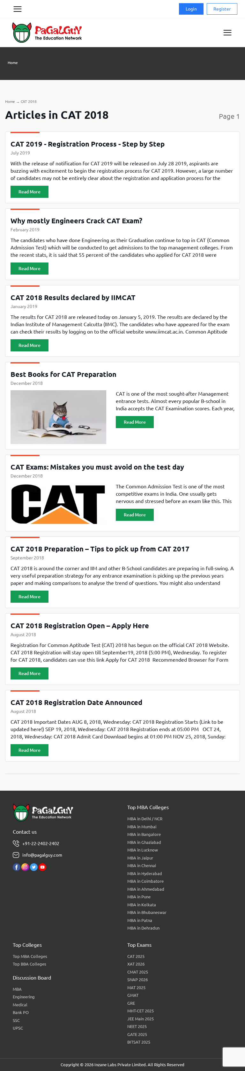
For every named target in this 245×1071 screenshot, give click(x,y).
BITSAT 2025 (138, 1042)
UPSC (18, 1028)
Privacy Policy (17, 33)
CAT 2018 (29, 101)
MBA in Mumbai (141, 826)
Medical (20, 1005)
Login (191, 8)
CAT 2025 (136, 956)
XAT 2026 (136, 964)
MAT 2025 (136, 987)
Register (222, 8)
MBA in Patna (139, 920)
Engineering (24, 997)
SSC (16, 1020)
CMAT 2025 (137, 972)
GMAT (132, 995)
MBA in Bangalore (144, 834)
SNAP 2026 (137, 979)
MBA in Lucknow (142, 850)
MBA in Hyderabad (144, 873)
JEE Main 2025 (140, 1019)
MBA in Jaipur (140, 858)
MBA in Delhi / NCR (144, 818)
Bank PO (21, 1012)
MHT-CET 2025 (140, 1011)
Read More (30, 191)
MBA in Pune (139, 897)
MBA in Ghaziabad (144, 842)
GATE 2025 (137, 1034)
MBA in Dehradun (143, 928)
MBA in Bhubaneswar (147, 912)
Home (13, 63)
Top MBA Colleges (30, 956)
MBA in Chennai (141, 865)
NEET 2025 (137, 1026)
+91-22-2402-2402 (40, 843)
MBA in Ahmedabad (145, 889)
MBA (17, 989)
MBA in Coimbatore (145, 881)
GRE (131, 1003)
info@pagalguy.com (42, 855)
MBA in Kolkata (141, 904)
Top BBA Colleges (29, 964)
